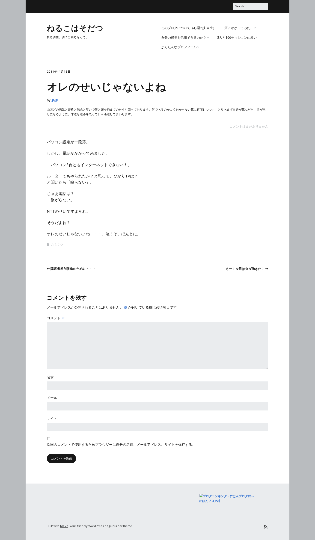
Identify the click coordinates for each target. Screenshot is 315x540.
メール (52, 397)
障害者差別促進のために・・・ (73, 268)
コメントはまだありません (248, 126)
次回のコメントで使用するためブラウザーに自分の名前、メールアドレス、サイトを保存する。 (121, 444)
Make (64, 526)
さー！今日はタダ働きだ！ (245, 268)
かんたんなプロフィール (179, 47)
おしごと (57, 244)
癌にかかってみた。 (238, 28)
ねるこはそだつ (75, 27)
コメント (56, 318)
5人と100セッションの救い (237, 37)
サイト (52, 418)
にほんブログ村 (209, 501)
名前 (50, 377)
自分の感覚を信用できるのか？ (183, 37)
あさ (54, 100)
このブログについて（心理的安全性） (188, 28)
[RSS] (265, 527)
